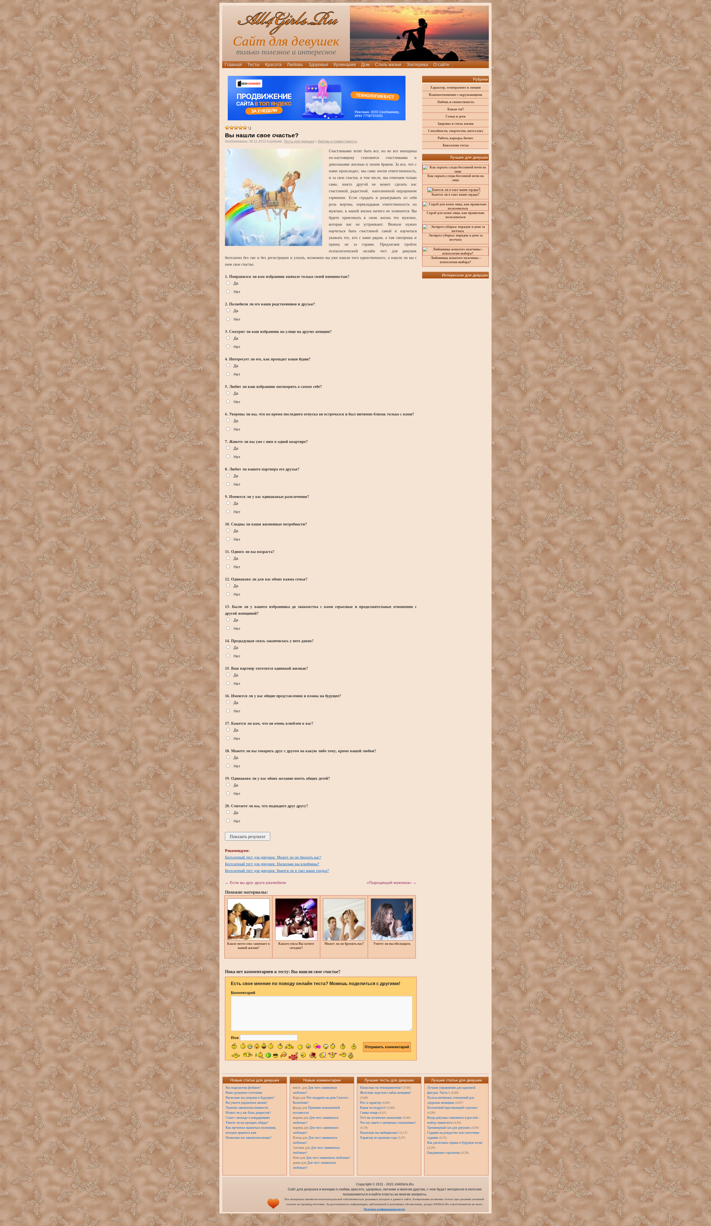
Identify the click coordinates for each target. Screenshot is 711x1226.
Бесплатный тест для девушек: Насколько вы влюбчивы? (272, 863)
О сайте (441, 64)
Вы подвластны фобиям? (243, 1087)
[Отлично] (245, 127)
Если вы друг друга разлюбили (255, 882)
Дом (365, 64)
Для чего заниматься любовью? (328, 1157)
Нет (237, 292)
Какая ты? (455, 109)
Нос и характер (370, 1102)
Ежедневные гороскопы (443, 1152)
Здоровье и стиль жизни (455, 123)
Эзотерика (417, 64)
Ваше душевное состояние (244, 1092)
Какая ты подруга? (373, 1107)
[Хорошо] (240, 127)
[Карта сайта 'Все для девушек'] (273, 1209)
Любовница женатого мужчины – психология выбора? (455, 259)
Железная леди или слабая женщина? (385, 1092)
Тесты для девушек (299, 141)
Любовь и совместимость (337, 141)
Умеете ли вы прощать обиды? (247, 1122)
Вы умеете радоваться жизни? (246, 1102)
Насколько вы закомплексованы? (248, 1137)
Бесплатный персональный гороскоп (452, 1107)
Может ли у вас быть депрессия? (248, 1112)
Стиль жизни (388, 64)
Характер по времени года (378, 1137)
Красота (273, 64)
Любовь (295, 64)
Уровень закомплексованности (247, 1107)
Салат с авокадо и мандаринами (248, 1117)
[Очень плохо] (227, 127)
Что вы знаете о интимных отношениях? (388, 1122)
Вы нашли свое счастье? (262, 135)
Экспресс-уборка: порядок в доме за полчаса (456, 237)
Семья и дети (455, 116)
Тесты (253, 64)
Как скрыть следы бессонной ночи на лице (455, 177)
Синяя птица (368, 1112)
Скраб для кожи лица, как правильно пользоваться (455, 214)
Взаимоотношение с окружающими (455, 94)
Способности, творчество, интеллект (455, 130)
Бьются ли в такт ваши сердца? (455, 194)
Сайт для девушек (286, 41)
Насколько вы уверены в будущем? (250, 1097)
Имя (235, 1037)
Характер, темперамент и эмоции (455, 87)
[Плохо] (231, 127)
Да (236, 283)
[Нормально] (236, 127)
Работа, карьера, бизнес (455, 138)
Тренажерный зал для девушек (448, 1127)
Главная (233, 64)
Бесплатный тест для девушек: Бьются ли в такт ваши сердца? (277, 870)
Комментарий (243, 992)
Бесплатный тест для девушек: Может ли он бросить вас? (273, 857)
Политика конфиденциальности (384, 1209)
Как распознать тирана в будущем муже (454, 1142)
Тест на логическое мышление (381, 1117)
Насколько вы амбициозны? (379, 1132)
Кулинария (345, 64)
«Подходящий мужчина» (392, 882)
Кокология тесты (456, 145)
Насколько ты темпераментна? (381, 1087)
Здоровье (318, 64)
